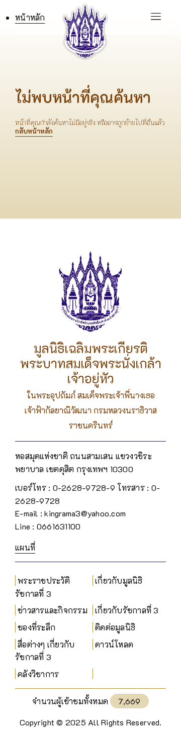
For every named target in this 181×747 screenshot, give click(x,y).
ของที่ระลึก (36, 627)
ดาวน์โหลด (114, 644)
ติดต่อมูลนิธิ (115, 627)
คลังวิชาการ (38, 674)
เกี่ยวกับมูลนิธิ (119, 580)
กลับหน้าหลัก (34, 131)
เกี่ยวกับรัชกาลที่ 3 (127, 610)
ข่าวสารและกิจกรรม (52, 610)
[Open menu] (146, 18)
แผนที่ (25, 547)
